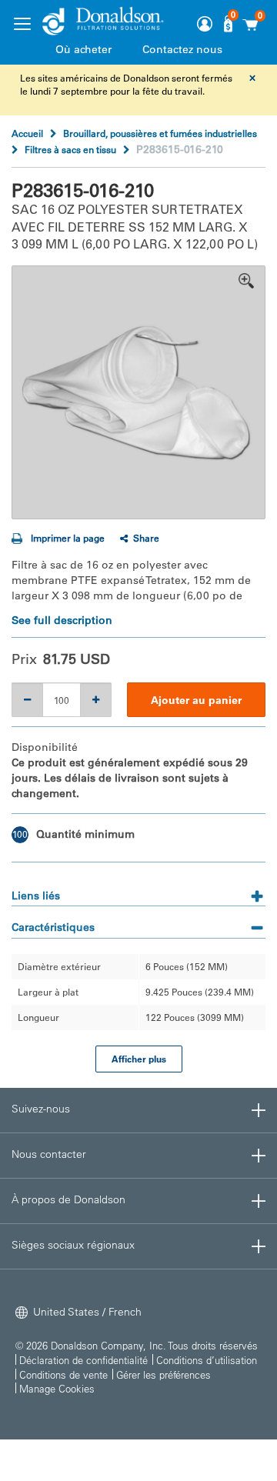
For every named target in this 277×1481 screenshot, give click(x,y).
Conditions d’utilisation (206, 1359)
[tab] (138, 890)
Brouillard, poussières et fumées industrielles (160, 133)
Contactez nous (182, 49)
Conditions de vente (63, 1374)
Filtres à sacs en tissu (70, 149)
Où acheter (83, 49)
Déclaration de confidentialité (83, 1359)
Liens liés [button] (36, 895)
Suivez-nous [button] (41, 1109)
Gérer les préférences (163, 1374)
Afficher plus (139, 1058)
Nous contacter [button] (49, 1154)
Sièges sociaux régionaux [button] (73, 1245)
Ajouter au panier (196, 700)
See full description (62, 620)
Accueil (27, 133)
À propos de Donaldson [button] (68, 1199)
